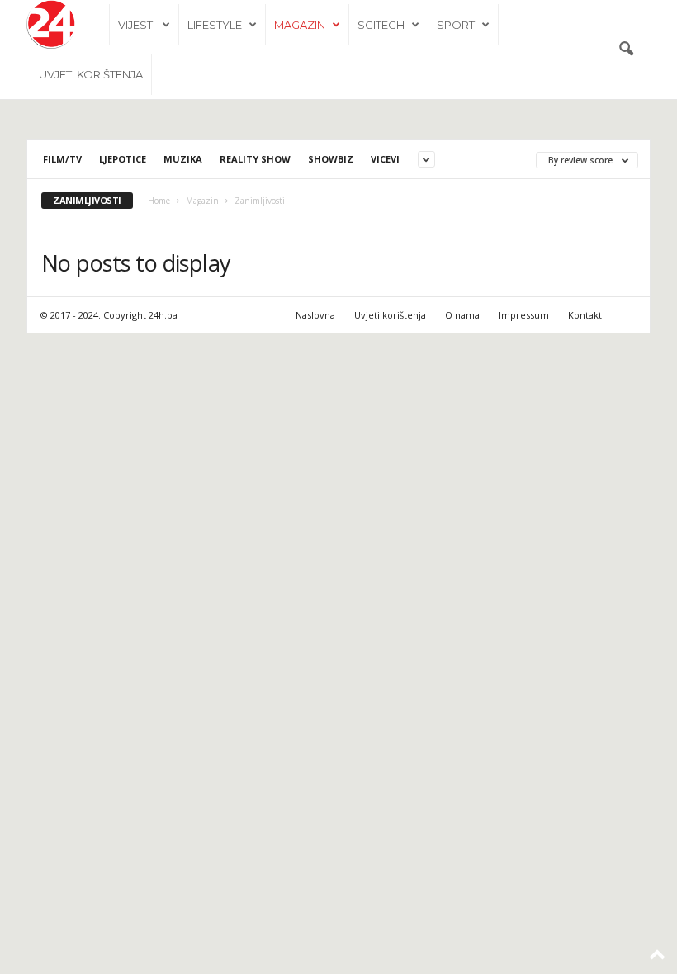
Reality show (255, 159)
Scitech (381, 24)
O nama (462, 315)
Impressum (524, 315)
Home (159, 200)
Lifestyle (214, 24)
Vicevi (385, 159)
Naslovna (315, 315)
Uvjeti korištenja (91, 74)
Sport (456, 24)
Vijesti (136, 24)
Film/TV (62, 159)
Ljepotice (122, 159)
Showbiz (330, 159)
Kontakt (585, 315)
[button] (626, 49)
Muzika (182, 159)
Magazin (299, 24)
